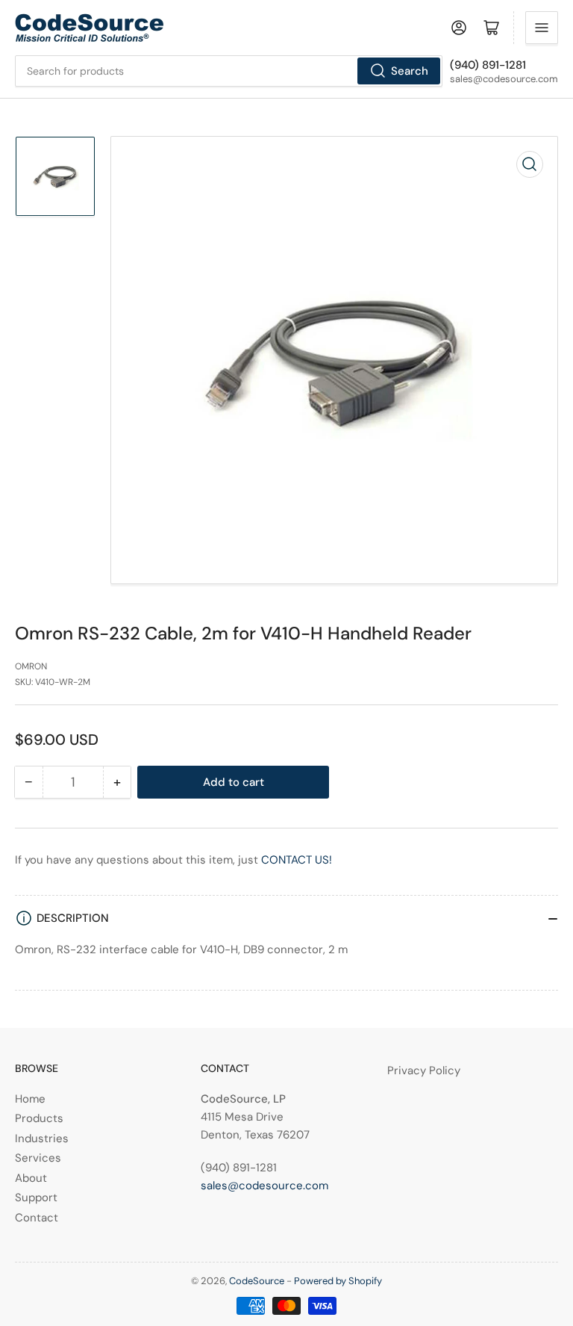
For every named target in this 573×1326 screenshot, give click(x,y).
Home (30, 1098)
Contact (36, 1217)
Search (409, 70)
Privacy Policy (423, 1070)
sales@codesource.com (264, 1185)
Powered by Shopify (338, 1280)
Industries (42, 1138)
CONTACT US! (296, 859)
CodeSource (256, 1280)
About (31, 1178)
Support (36, 1197)
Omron (31, 666)
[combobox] (228, 71)
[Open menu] (541, 27)
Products (39, 1118)
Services (38, 1157)
